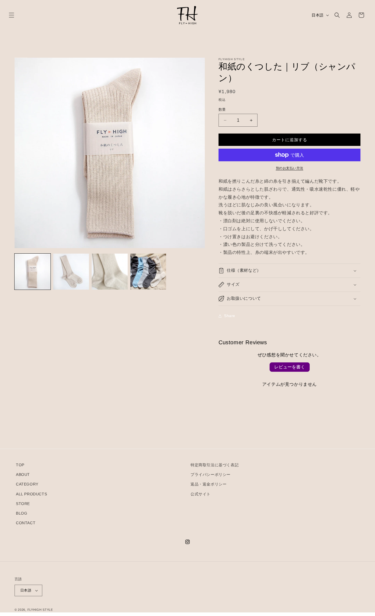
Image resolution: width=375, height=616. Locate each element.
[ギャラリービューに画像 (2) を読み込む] (71, 272)
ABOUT (23, 474)
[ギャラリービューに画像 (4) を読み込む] (148, 272)
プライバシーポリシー (211, 474)
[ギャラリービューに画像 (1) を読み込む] (33, 272)
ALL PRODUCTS (31, 494)
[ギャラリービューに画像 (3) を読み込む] (110, 272)
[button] (11, 15)
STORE (23, 503)
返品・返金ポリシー (208, 484)
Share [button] (229, 315)
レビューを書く (289, 367)
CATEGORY (27, 484)
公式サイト (201, 494)
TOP (20, 465)
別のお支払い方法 (289, 168)
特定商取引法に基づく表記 (215, 465)
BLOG (21, 513)
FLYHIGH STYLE (40, 609)
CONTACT (25, 523)
